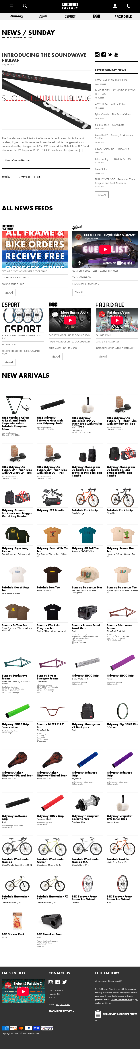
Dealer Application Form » (116, 1016)
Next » (38, 176)
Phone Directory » (61, 1011)
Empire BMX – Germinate (109, 124)
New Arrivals (25, 375)
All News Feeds (27, 208)
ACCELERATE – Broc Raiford (111, 104)
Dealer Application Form (121, 999)
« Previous (24, 176)
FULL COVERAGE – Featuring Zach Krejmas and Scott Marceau (115, 181)
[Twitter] (110, 54)
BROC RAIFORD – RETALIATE (112, 148)
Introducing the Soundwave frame (44, 58)
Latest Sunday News (110, 70)
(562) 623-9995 (62, 1004)
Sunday (41, 33)
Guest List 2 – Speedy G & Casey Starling (114, 136)
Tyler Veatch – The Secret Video (113, 114)
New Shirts (101, 169)
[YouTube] (116, 54)
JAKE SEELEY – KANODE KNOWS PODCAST (115, 92)
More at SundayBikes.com (17, 160)
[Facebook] (103, 54)
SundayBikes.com (22, 37)
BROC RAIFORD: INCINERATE (112, 80)
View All (102, 195)
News (11, 33)
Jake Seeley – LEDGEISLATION (113, 159)
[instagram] (97, 54)
